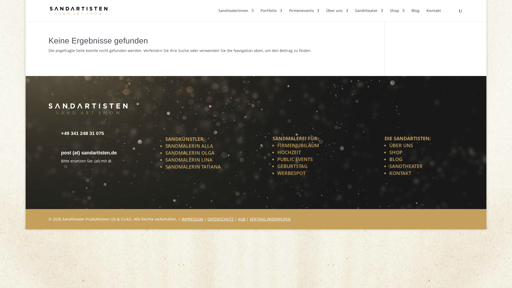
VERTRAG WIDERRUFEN (270, 219)
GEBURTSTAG (292, 166)
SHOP (395, 152)
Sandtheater (366, 11)
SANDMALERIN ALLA (189, 146)
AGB (241, 219)
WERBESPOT (291, 173)
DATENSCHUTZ (220, 219)
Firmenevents (301, 11)
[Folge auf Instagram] (445, 218)
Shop (394, 11)
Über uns (334, 11)
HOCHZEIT (289, 152)
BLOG (395, 159)
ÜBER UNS (401, 145)
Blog (415, 11)
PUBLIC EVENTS (295, 159)
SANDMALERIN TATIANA (193, 166)
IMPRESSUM (192, 219)
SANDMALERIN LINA (189, 160)
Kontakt (433, 11)
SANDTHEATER (406, 166)
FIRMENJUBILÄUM (298, 145)
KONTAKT (400, 173)
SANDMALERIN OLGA (189, 153)
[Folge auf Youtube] (458, 218)
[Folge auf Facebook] (432, 218)
